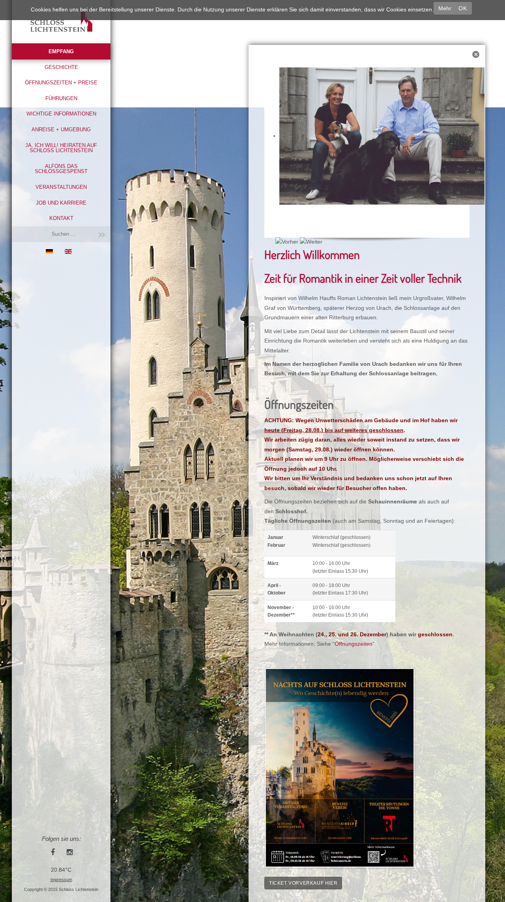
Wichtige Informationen (61, 114)
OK (462, 8)
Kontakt (61, 218)
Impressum (61, 879)
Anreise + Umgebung (61, 129)
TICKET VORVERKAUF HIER (303, 883)
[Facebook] (52, 851)
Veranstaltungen (61, 187)
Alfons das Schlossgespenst (61, 169)
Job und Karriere (61, 203)
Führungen (61, 98)
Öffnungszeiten (353, 644)
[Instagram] (69, 851)
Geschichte (61, 67)
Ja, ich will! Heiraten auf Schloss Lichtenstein (61, 148)
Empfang (61, 51)
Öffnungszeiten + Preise (61, 83)
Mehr (444, 8)
